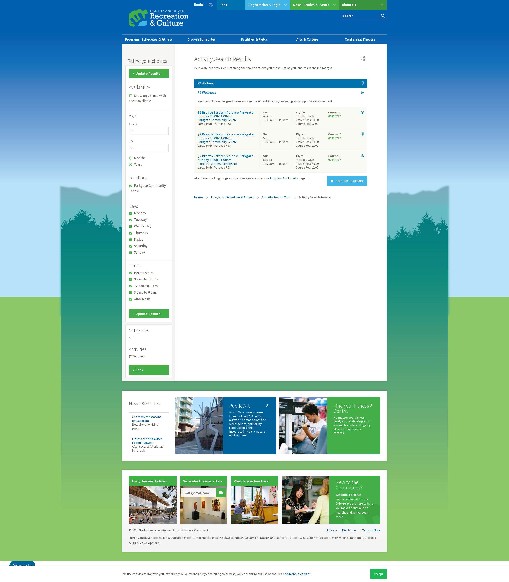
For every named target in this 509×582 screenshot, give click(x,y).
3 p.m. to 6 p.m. (145, 292)
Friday (138, 239)
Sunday (139, 252)
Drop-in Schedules (201, 39)
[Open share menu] (363, 58)
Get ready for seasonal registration (147, 419)
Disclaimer (349, 530)
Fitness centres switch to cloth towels (147, 441)
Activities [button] (137, 349)
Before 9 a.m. (144, 272)
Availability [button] (139, 87)
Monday (140, 213)
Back (139, 370)
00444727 (334, 160)
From (133, 124)
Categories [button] (139, 330)
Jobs (223, 4)
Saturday (140, 245)
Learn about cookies (297, 574)
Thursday (141, 232)
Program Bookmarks (347, 181)
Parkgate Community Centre (217, 120)
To (131, 141)
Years (138, 164)
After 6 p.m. (142, 299)
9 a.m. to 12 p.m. (146, 279)
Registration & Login (264, 4)
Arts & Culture (307, 39)
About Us (349, 4)
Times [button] (135, 265)
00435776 (334, 138)
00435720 (334, 116)
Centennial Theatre (360, 39)
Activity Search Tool (276, 197)
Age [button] (132, 115)
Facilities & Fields (254, 39)
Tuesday (140, 219)
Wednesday (142, 226)
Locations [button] (138, 177)
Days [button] (133, 206)
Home (198, 197)
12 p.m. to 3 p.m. (146, 285)
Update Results (147, 73)
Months (139, 157)
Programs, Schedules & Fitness (149, 39)
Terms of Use (371, 530)
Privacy (332, 530)
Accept (378, 574)
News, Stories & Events (311, 4)
